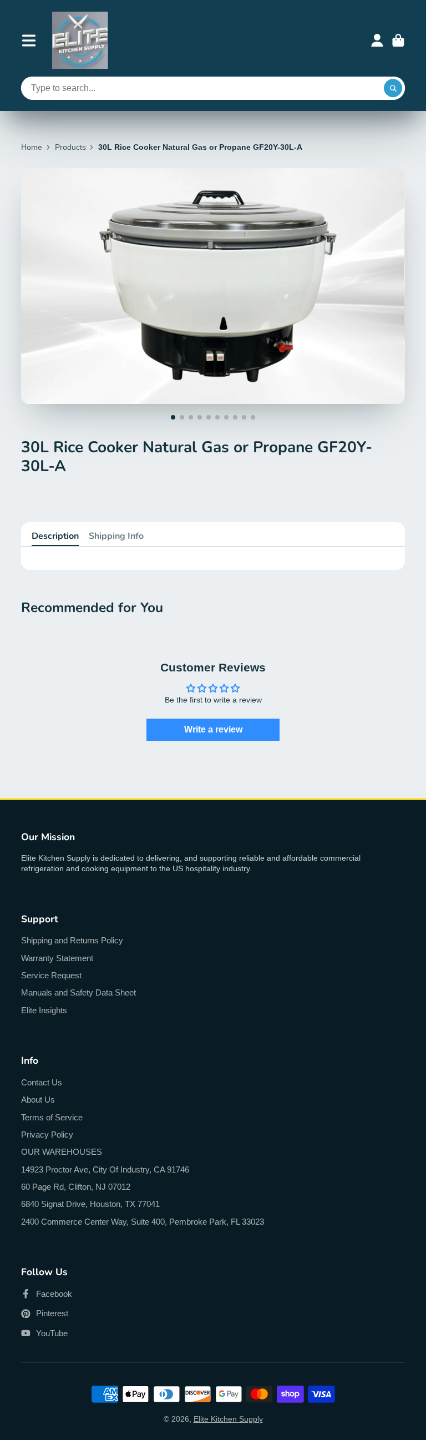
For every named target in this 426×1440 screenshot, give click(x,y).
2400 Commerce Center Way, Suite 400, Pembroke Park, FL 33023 (142, 1221)
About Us (38, 1099)
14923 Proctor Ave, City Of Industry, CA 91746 (105, 1169)
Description (55, 536)
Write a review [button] (213, 729)
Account (377, 40)
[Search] (393, 88)
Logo (80, 40)
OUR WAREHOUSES (61, 1151)
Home (31, 147)
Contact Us (41, 1082)
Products (70, 147)
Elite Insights (44, 1010)
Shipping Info (116, 536)
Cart (398, 40)
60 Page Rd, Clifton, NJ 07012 (75, 1186)
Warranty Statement (57, 958)
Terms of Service (52, 1117)
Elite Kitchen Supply (228, 1418)
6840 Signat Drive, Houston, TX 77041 (90, 1204)
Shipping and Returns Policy (72, 940)
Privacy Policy (47, 1134)
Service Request (51, 975)
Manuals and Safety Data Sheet (78, 992)
